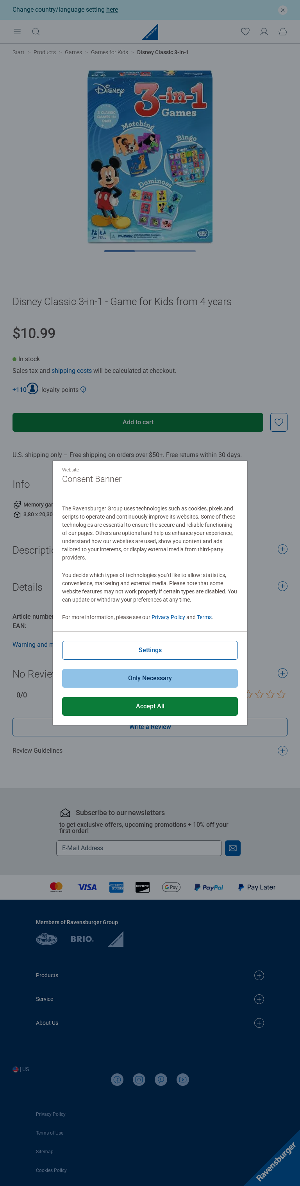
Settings (150, 650)
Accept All (150, 706)
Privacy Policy (168, 617)
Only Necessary (150, 678)
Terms (204, 617)
